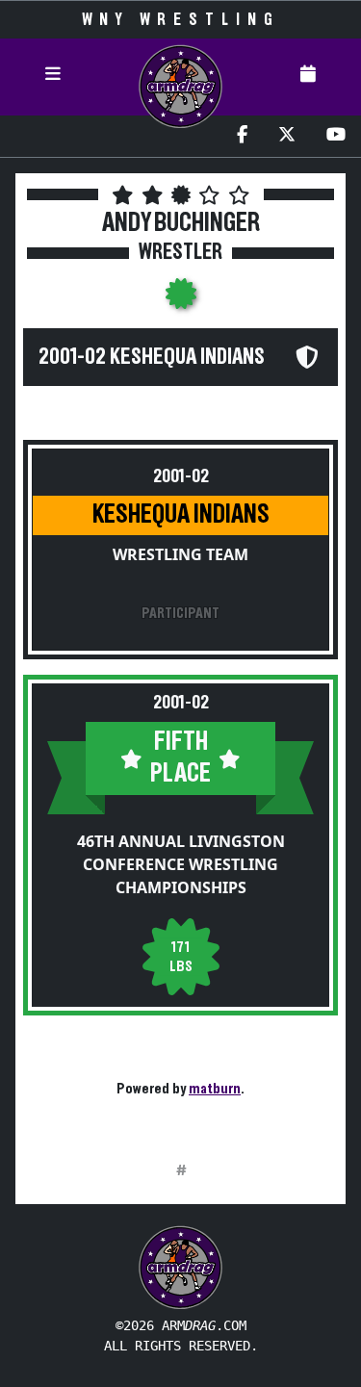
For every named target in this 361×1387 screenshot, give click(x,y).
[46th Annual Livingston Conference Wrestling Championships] (181, 299)
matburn (215, 1088)
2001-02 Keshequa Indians (152, 357)
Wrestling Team (180, 554)
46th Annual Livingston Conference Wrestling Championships (181, 864)
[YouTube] (336, 136)
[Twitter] (287, 136)
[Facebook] (242, 136)
